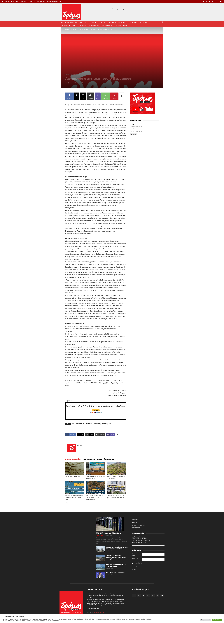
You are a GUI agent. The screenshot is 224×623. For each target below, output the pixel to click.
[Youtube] (221, 1)
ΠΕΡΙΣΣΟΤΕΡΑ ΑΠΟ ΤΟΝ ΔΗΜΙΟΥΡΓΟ (99, 459)
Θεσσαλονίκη (89, 423)
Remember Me (138, 563)
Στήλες (146, 22)
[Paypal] (212, 1)
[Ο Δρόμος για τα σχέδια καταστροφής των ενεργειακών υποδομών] (100, 558)
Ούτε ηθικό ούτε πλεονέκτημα (115, 573)
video (74, 25)
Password (135, 559)
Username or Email (136, 554)
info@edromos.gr (141, 542)
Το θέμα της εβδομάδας (68, 22)
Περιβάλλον (104, 423)
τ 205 (110, 423)
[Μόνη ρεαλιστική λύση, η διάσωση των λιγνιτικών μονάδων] (100, 549)
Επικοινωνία (24, 1)
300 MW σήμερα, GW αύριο (108, 533)
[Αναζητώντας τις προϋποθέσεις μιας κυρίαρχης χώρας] (95, 468)
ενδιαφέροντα (93, 25)
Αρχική (67, 29)
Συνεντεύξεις (84, 22)
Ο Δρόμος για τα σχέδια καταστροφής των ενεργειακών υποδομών (116, 557)
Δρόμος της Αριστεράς (121, 25)
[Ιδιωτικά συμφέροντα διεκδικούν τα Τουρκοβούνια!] (116, 468)
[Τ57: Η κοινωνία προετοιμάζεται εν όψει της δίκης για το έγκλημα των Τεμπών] (116, 487)
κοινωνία (73, 29)
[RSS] (215, 1)
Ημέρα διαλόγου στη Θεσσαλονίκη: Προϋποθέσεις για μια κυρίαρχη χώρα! (74, 497)
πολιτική (88, 474)
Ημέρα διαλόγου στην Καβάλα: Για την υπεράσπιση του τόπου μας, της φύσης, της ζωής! (95, 497)
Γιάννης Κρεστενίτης (80, 423)
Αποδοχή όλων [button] (217, 620)
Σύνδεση (32, 1)
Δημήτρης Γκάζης (100, 535)
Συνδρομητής (56, 1)
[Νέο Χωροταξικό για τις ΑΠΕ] (74, 468)
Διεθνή (103, 22)
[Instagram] (206, 1)
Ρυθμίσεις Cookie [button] (205, 620)
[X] (218, 1)
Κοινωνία (112, 22)
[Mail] (209, 1)
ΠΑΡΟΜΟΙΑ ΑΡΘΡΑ (73, 459)
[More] (121, 96)
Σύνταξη (70, 83)
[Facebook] (203, 1)
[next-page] (69, 503)
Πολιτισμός (121, 22)
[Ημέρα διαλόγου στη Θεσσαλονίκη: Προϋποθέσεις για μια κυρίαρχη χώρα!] (74, 487)
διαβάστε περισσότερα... (93, 608)
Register (134, 570)
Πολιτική (94, 22)
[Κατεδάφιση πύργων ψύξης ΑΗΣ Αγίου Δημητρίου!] (100, 567)
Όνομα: (132, 124)
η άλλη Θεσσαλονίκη (83, 29)
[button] (162, 22)
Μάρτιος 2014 (97, 423)
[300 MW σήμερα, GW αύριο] (112, 524)
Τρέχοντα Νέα (106, 25)
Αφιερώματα (65, 25)
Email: (132, 129)
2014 (73, 423)
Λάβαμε (82, 25)
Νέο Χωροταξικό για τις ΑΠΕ (72, 476)
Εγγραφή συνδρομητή (44, 1)
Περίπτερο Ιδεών (134, 22)
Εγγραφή (133, 134)
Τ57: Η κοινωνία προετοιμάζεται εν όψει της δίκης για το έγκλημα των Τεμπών (116, 497)
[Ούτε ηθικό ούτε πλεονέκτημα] (100, 575)
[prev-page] (66, 503)
